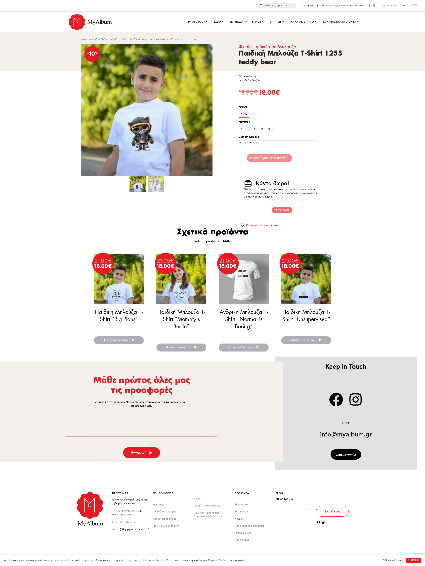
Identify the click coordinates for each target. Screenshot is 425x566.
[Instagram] (355, 399)
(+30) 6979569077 (126, 511)
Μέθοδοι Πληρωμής (164, 511)
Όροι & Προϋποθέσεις (207, 505)
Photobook (241, 504)
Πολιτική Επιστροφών (166, 526)
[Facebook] (336, 399)
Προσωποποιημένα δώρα (249, 526)
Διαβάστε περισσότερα (232, 560)
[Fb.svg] (369, 5)
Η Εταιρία (158, 504)
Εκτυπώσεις (242, 511)
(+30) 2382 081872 (123, 514)
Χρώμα (243, 107)
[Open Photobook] (207, 22)
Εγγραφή (139, 452)
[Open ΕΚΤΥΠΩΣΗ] (245, 22)
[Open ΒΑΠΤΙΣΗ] (283, 22)
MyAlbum (85, 39)
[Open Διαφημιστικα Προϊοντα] (358, 22)
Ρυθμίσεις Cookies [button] (392, 560)
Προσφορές (242, 540)
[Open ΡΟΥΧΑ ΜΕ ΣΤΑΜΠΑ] (316, 22)
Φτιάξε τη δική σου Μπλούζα (104, 39)
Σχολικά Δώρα (243, 533)
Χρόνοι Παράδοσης (164, 519)
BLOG (279, 493)
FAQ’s (197, 498)
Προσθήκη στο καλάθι (269, 158)
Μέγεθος (244, 122)
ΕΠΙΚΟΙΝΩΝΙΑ (284, 499)
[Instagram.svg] (374, 5)
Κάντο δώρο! (282, 210)
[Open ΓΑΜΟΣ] (263, 22)
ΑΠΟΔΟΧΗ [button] (413, 560)
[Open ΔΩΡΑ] (223, 22)
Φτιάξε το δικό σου (116, 340)
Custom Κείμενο (249, 137)
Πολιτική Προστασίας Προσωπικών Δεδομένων (208, 515)
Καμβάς (239, 519)
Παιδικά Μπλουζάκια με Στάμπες (135, 39)
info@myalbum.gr (346, 435)
